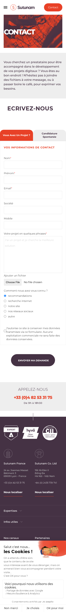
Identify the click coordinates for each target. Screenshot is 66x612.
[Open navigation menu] (5, 7)
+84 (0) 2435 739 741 (46, 483)
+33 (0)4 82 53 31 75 (33, 397)
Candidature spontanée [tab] (49, 135)
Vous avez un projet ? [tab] (16, 135)
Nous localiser (13, 492)
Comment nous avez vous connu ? (26, 290)
